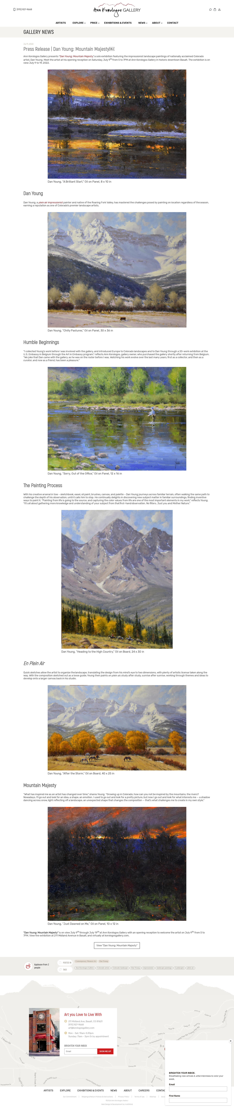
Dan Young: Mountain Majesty (76, 56)
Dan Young (103, 961)
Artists (61, 22)
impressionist (148, 968)
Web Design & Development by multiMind (117, 1104)
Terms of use (139, 1097)
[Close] (231, 1041)
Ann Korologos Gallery (85, 968)
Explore (78, 22)
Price (93, 22)
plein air (190, 968)
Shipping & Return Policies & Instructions (97, 1097)
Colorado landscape (120, 968)
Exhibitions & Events (118, 22)
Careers (144, 1090)
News (141, 22)
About (156, 22)
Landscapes (179, 968)
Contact (172, 22)
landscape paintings (164, 968)
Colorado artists (103, 968)
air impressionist (50, 202)
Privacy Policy (123, 1097)
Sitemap (153, 1097)
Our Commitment (69, 1097)
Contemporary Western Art (86, 961)
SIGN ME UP (105, 1051)
